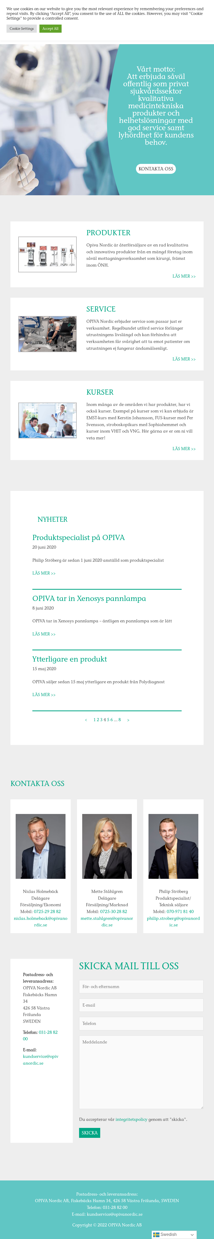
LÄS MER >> (184, 276)
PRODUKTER (108, 232)
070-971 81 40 (180, 911)
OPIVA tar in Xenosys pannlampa (89, 598)
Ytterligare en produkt (69, 659)
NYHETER (52, 519)
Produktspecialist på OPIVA (78, 537)
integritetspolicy (131, 1119)
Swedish (168, 1234)
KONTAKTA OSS (156, 169)
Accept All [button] (50, 28)
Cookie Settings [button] (22, 28)
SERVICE (101, 309)
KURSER (100, 392)
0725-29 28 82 (47, 911)
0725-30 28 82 (113, 911)
